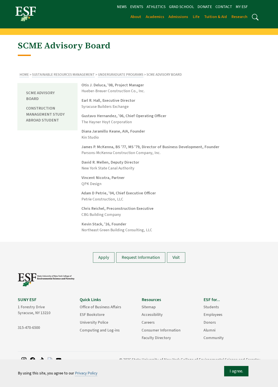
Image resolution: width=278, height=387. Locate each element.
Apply (103, 257)
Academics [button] (155, 17)
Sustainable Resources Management (63, 74)
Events (136, 7)
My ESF (242, 7)
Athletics (156, 7)
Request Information (141, 257)
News (122, 7)
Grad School (181, 7)
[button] (255, 17)
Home (24, 74)
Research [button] (239, 17)
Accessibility (152, 314)
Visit (176, 257)
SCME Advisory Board (40, 96)
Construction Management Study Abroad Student (45, 114)
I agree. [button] (236, 371)
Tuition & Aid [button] (215, 17)
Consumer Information (161, 330)
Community (214, 338)
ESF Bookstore (92, 314)
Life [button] (196, 17)
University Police (94, 322)
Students (211, 307)
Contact (223, 7)
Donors (210, 322)
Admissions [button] (178, 17)
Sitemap (149, 307)
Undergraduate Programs (120, 74)
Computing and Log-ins (100, 330)
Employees (213, 314)
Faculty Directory (156, 338)
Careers (148, 322)
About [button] (136, 17)
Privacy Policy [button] (86, 373)
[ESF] (25, 14)
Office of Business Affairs (100, 307)
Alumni (209, 330)
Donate (204, 7)
